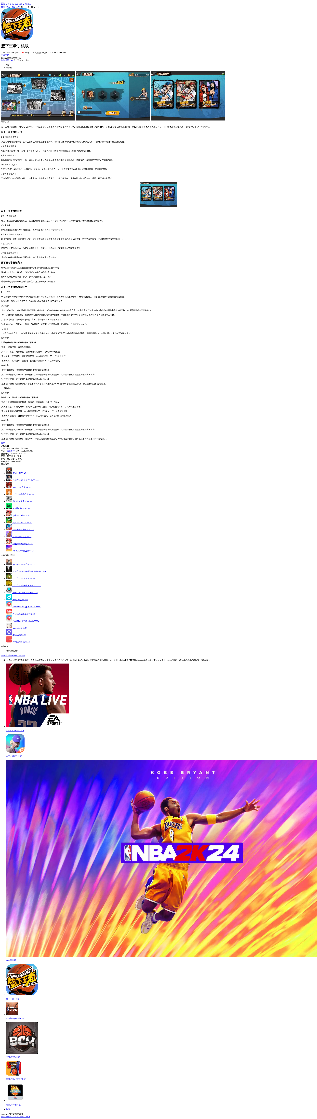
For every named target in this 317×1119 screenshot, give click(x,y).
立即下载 (5, 55)
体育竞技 (16, 7)
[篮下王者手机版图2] (113, 120)
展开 (3, 443)
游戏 (7, 4)
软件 (12, 4)
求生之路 (18, 4)
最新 (29, 4)
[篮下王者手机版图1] (38, 120)
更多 (23, 655)
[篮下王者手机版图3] (188, 120)
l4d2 (2, 2)
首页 (3, 4)
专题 (25, 4)
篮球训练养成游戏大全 (11, 655)
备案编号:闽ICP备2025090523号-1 (15, 1117)
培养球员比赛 (7, 60)
